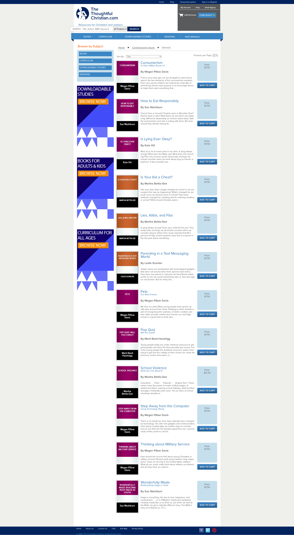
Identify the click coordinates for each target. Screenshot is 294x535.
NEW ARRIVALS (192, 37)
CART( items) (190, 15)
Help (198, 7)
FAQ (113, 528)
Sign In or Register (209, 2)
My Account (185, 7)
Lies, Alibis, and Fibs (157, 215)
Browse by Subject (90, 46)
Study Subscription (188, 2)
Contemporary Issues (143, 47)
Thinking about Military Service (166, 444)
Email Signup (210, 7)
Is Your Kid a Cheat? (157, 177)
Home (161, 2)
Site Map (123, 528)
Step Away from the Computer (165, 406)
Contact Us (102, 528)
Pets (145, 291)
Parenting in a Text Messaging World (164, 255)
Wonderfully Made (156, 482)
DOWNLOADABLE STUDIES (138, 36)
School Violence (154, 368)
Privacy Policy (137, 528)
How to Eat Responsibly (160, 101)
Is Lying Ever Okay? (157, 139)
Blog (172, 2)
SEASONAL (169, 36)
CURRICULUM (105, 36)
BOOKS (87, 36)
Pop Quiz (148, 330)
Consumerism (152, 63)
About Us (90, 528)
